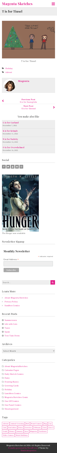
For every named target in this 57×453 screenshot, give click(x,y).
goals (5, 431)
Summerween (11, 320)
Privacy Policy (11, 301)
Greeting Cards (12, 385)
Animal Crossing (17, 424)
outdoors (43, 431)
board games (36, 424)
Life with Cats (11, 324)
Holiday (9, 68)
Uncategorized (11, 409)
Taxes (7, 328)
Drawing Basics (12, 381)
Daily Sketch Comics (14, 374)
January (20, 431)
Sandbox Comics (12, 305)
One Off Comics (12, 401)
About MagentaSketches (16, 366)
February (37, 427)
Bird (27, 424)
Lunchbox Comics (13, 393)
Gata (44, 427)
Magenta (23, 81)
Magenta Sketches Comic (16, 397)
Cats (4, 427)
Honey (12, 431)
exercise (28, 427)
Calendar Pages (12, 370)
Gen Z (50, 427)
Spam (7, 331)
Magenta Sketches (17, 3)
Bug (45, 424)
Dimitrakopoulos (28, 450)
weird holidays (22, 435)
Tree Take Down (12, 335)
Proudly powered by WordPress (23, 448)
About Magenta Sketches (16, 297)
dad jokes (12, 427)
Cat (50, 424)
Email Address (11, 259)
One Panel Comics (13, 405)
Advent (8, 72)
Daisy (7, 378)
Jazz (26, 431)
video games (8, 435)
